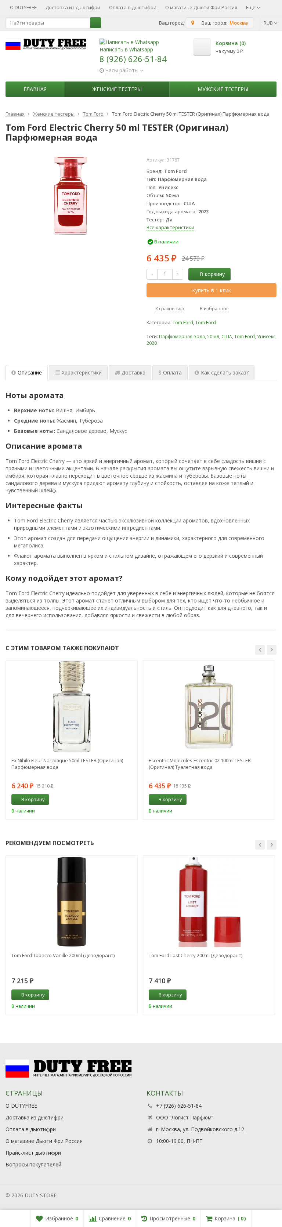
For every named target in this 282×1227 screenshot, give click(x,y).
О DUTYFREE (23, 7)
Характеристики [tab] (82, 372)
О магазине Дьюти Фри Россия (201, 7)
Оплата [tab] (172, 372)
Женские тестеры (117, 89)
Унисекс (266, 336)
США (226, 336)
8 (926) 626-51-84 (133, 58)
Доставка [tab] (133, 372)
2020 (152, 343)
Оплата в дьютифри (132, 7)
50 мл (213, 336)
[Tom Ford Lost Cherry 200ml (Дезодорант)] (209, 902)
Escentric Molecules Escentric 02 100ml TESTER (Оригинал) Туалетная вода (200, 763)
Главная (35, 89)
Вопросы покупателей (33, 1164)
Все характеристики (170, 227)
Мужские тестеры (223, 89)
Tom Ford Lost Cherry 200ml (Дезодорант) (195, 955)
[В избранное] (129, 800)
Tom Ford (183, 322)
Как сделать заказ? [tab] (225, 372)
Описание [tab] (30, 372)
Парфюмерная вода (182, 336)
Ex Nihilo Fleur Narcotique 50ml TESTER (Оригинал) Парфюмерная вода (67, 763)
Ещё (251, 7)
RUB (269, 22)
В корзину (212, 274)
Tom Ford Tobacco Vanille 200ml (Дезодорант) (63, 955)
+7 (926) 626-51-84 (179, 1105)
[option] (71, 740)
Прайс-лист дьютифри (33, 1152)
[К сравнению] (118, 800)
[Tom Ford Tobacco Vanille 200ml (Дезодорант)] (72, 902)
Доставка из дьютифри (73, 7)
